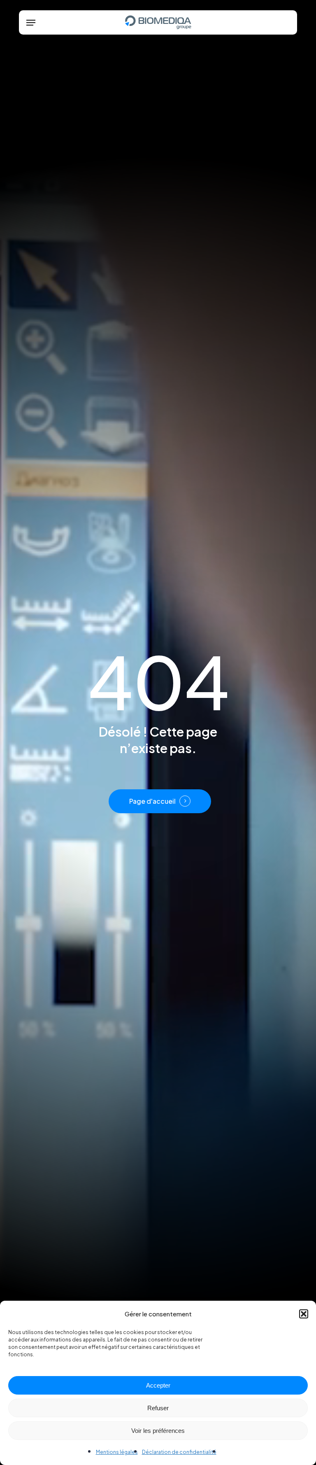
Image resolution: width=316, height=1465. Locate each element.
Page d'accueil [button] (152, 801)
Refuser (158, 1407)
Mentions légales (117, 1452)
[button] (304, 1314)
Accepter (158, 1385)
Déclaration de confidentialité (179, 1452)
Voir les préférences (158, 1430)
